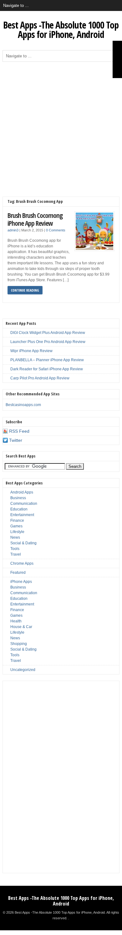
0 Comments (55, 230)
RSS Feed (19, 431)
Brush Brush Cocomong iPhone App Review (35, 219)
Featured (18, 572)
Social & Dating (23, 543)
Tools (14, 549)
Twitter (15, 440)
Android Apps (21, 492)
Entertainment (22, 515)
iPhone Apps (21, 581)
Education (19, 509)
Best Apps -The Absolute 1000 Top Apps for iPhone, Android (61, 29)
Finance (17, 520)
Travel (15, 554)
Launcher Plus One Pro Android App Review (47, 342)
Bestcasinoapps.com (23, 405)
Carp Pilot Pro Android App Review (39, 378)
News (15, 537)
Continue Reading (25, 290)
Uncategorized (22, 670)
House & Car (21, 627)
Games (16, 526)
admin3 (13, 230)
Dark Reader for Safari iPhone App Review (46, 369)
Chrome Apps (21, 563)
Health (16, 621)
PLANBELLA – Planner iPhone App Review (47, 360)
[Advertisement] (61, 126)
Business (18, 498)
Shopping (18, 644)
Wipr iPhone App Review (31, 351)
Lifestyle (17, 532)
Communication (23, 503)
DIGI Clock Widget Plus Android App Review (47, 332)
